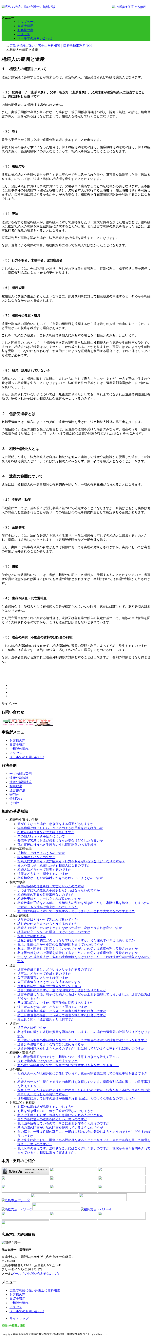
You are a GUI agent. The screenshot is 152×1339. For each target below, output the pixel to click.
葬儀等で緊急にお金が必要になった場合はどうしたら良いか (60, 840)
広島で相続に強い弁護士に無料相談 (35, 1290)
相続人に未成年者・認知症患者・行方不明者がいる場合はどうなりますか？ (71, 861)
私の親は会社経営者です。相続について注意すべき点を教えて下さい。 (68, 1065)
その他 (14, 803)
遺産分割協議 (19, 778)
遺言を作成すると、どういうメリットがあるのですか (55, 969)
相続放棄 (16, 786)
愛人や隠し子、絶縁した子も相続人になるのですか (53, 865)
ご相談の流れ (19, 748)
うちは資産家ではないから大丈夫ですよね (47, 1061)
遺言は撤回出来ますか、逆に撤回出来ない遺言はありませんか (61, 990)
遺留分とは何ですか (31, 1027)
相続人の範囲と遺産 (31, 936)
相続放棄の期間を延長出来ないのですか (45, 894)
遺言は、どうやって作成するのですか (44, 973)
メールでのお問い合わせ (34, 38)
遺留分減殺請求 (21, 782)
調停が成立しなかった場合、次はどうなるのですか (53, 932)
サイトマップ (19, 1318)
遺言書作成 (17, 790)
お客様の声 (25, 30)
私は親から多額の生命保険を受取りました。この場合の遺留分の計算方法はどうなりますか (82, 1040)
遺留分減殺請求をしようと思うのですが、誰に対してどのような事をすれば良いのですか (80, 1048)
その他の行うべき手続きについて (41, 836)
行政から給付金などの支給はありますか (45, 832)
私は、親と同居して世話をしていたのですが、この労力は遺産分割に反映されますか (77, 948)
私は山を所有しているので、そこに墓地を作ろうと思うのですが (63, 1123)
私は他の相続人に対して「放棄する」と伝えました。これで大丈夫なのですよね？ (76, 911)
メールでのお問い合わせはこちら (35, 1273)
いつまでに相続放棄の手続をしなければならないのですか (58, 890)
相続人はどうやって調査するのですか (44, 869)
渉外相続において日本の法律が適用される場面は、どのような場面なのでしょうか (76, 1098)
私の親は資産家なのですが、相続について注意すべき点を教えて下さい (68, 1056)
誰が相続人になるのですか (36, 857)
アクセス (23, 34)
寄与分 (14, 794)
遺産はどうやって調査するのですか (42, 873)
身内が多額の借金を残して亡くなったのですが (50, 886)
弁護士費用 (25, 26)
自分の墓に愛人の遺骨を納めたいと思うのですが (52, 1119)
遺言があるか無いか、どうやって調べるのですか (52, 1007)
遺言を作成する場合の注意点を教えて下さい (49, 986)
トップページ (26, 21)
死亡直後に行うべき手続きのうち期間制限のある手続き (57, 844)
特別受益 (16, 798)
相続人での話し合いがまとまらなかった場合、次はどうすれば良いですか (69, 928)
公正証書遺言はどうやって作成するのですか (49, 982)
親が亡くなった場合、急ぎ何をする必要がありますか (55, 824)
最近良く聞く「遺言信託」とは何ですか (45, 1019)
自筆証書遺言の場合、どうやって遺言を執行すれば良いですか (61, 1011)
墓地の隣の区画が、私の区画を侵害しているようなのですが (60, 1127)
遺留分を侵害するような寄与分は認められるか (50, 1044)
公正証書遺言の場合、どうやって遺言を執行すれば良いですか (61, 1015)
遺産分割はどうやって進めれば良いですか (47, 919)
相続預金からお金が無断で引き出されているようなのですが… (61, 878)
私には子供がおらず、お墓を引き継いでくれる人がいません (60, 1115)
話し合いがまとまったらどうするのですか (47, 923)
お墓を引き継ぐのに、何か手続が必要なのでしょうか (55, 1111)
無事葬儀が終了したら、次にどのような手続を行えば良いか (60, 828)
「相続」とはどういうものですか (41, 853)
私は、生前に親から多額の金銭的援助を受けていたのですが (60, 944)
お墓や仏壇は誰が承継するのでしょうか (45, 1106)
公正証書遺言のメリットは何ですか (42, 977)
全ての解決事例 (21, 773)
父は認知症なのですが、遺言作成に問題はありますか (55, 1002)
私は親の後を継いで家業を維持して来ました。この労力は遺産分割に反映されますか (77, 952)
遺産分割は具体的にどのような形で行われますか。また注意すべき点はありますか (76, 940)
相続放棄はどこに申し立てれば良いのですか (49, 898)
